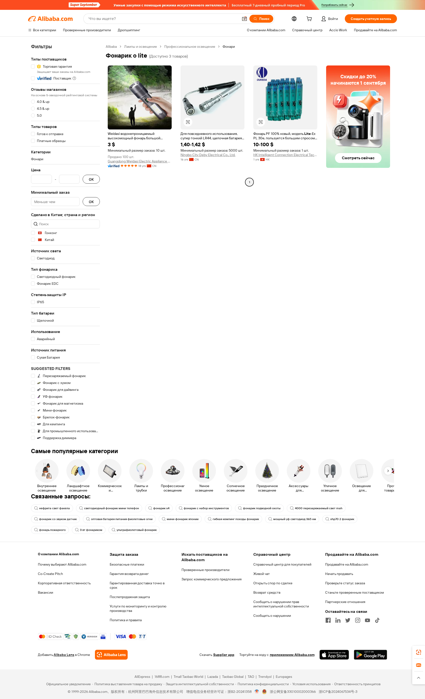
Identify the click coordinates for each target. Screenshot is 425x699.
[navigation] (65, 242)
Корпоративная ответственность (64, 583)
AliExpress (142, 677)
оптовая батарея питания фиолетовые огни (121, 519)
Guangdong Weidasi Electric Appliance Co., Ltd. (140, 161)
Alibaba (111, 46)
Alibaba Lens (64, 655)
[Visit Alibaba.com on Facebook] (328, 620)
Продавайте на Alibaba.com (346, 564)
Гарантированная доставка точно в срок (137, 585)
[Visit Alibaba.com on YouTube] (367, 620)
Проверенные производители (205, 570)
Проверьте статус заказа (345, 583)
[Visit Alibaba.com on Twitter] (348, 620)
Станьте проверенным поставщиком (354, 592)
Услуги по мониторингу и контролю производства (138, 608)
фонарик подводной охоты (262, 508)
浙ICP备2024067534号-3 (338, 692)
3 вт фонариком (91, 530)
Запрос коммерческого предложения (212, 579)
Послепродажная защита (130, 597)
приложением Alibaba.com (292, 655)
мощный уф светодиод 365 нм (294, 519)
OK (91, 179)
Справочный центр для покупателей (282, 564)
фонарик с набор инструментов (206, 508)
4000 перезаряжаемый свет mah (318, 508)
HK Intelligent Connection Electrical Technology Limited (285, 155)
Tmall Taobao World (188, 677)
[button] (244, 19)
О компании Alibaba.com (58, 554)
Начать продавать (339, 574)
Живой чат (261, 574)
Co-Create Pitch (50, 574)
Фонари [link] (229, 46)
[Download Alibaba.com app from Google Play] (370, 655)
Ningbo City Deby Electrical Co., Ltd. (208, 155)
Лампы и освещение (140, 46)
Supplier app (223, 655)
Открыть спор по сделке (272, 583)
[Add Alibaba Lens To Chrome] (111, 655)
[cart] (310, 19)
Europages (284, 677)
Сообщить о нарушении (272, 616)
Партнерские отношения (345, 602)
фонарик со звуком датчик (58, 519)
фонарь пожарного (52, 530)
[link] (418, 652)
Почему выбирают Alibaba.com (62, 564)
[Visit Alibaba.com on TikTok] (377, 620)
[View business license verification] (257, 691)
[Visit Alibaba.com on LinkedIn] (338, 620)
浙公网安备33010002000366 (293, 692)
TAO (251, 677)
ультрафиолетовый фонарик (137, 530)
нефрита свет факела (54, 508)
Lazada (212, 677)
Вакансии (45, 592)
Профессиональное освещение (189, 46)
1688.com (161, 677)
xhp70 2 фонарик (342, 519)
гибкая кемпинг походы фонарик (236, 519)
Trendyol (265, 677)
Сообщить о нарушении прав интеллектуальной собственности (281, 604)
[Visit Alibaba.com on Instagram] (358, 620)
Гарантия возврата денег (129, 574)
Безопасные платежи (127, 564)
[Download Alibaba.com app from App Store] (334, 655)
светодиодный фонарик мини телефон (111, 508)
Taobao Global (232, 677)
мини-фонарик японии (182, 519)
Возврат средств (266, 592)
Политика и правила (126, 620)
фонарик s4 (161, 508)
